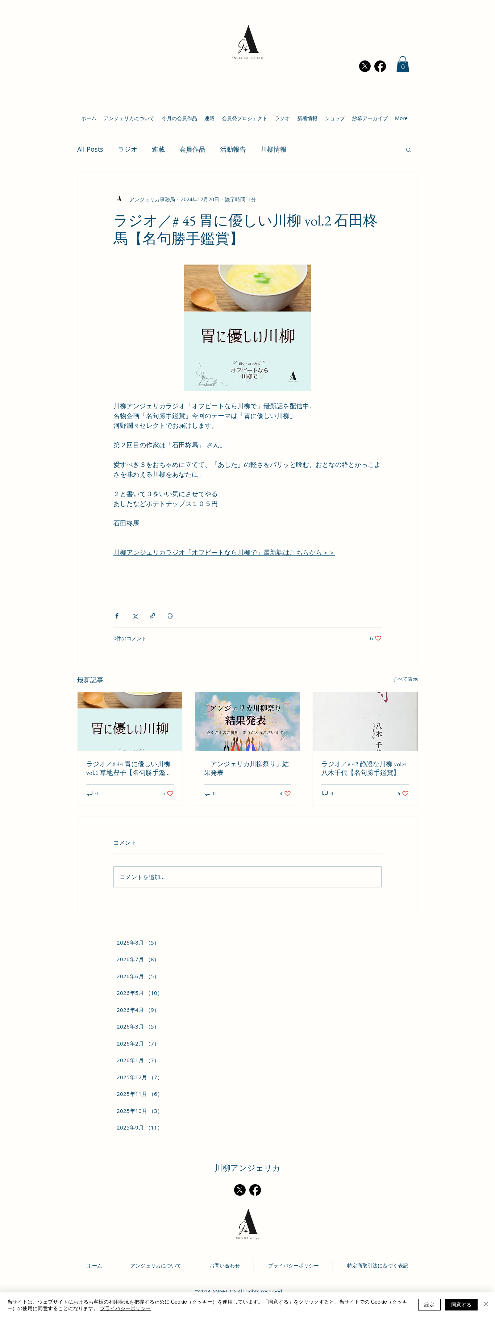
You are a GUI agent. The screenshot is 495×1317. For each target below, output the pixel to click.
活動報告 (233, 149)
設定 (429, 1304)
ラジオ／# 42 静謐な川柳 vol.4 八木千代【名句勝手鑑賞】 (363, 768)
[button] (402, 64)
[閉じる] (486, 1304)
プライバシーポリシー (125, 1308)
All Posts (90, 149)
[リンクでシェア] (152, 615)
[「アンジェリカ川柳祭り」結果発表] (247, 721)
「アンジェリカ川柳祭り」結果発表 (246, 768)
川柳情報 (274, 149)
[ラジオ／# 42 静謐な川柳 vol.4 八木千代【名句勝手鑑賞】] (365, 721)
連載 (158, 149)
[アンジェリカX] (365, 66)
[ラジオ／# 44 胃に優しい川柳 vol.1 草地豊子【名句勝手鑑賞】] (130, 721)
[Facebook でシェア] (116, 615)
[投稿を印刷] (170, 615)
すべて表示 (405, 678)
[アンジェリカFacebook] (380, 66)
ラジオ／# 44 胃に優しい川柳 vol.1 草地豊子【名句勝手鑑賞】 (128, 768)
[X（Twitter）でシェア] (134, 615)
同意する (461, 1304)
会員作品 (192, 149)
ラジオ (127, 149)
